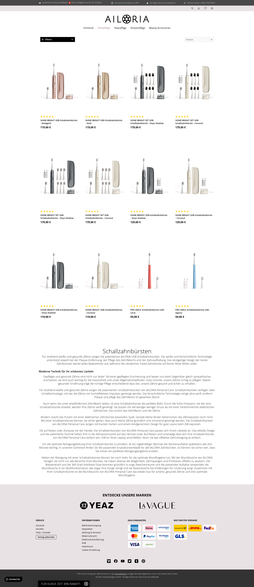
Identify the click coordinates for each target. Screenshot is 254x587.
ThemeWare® (152, 577)
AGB (84, 542)
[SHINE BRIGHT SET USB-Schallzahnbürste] (149, 81)
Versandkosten (121, 573)
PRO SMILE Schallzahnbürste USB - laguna (192, 311)
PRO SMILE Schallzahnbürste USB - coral (147, 311)
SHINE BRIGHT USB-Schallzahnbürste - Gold (103, 122)
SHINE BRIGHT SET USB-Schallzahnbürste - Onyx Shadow (146, 122)
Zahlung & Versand (91, 532)
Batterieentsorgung (91, 525)
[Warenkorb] (212, 8)
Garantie (40, 525)
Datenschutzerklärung (93, 539)
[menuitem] (212, 8)
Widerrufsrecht (89, 536)
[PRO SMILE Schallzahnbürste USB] (149, 270)
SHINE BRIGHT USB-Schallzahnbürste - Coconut (193, 216)
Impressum (87, 546)
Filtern (48, 39)
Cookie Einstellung (91, 550)
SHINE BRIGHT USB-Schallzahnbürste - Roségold (58, 122)
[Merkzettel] (205, 8)
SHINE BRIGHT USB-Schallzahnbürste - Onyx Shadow (148, 216)
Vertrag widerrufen (46, 537)
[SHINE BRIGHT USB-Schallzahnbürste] (59, 81)
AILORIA (40, 529)
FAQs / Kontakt (43, 532)
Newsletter (87, 529)
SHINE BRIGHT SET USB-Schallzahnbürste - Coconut (189, 122)
